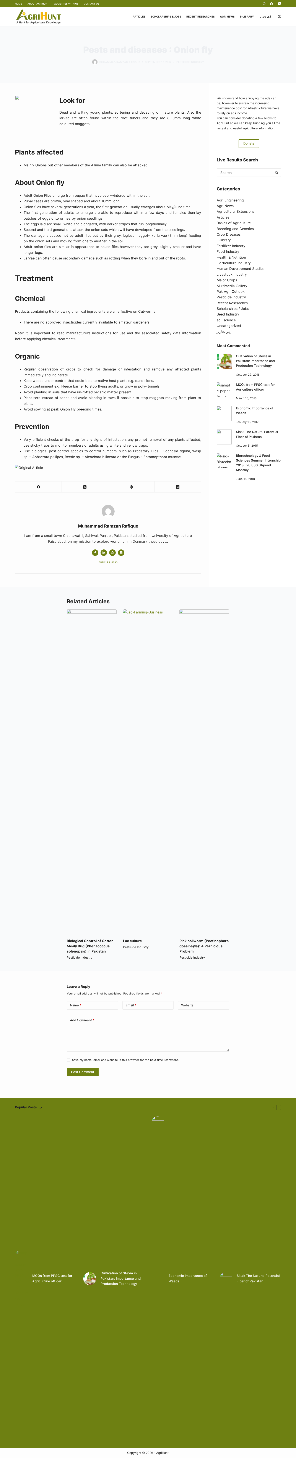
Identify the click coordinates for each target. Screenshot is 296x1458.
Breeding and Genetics (235, 229)
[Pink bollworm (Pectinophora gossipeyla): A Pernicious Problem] (204, 771)
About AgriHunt (38, 3)
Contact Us (91, 3)
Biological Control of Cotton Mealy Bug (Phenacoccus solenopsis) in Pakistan (90, 946)
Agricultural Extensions (235, 211)
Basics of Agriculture (234, 223)
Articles (139, 16)
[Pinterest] (131, 486)
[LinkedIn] (178, 486)
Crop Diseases (229, 234)
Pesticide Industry (190, 62)
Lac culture (132, 941)
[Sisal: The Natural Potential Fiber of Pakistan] (224, 437)
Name (75, 1005)
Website (187, 1005)
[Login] (279, 16)
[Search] (264, 3)
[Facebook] (271, 3)
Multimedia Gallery (232, 286)
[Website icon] (112, 552)
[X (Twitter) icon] (121, 552)
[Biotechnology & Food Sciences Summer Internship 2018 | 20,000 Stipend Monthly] (224, 460)
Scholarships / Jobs (233, 308)
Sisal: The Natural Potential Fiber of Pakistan (258, 1278)
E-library (247, 16)
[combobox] (245, 172)
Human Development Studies (240, 268)
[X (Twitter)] (279, 3)
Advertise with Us (66, 3)
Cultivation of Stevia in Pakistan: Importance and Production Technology (255, 361)
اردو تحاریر (265, 16)
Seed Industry (228, 314)
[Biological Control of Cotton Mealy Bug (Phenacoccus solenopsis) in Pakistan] (92, 771)
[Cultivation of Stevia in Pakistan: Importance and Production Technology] (224, 361)
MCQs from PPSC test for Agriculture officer (52, 1278)
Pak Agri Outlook (231, 291)
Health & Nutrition (231, 257)
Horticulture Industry (234, 263)
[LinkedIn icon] (104, 552)
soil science (226, 320)
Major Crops (227, 280)
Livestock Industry (232, 274)
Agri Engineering (230, 200)
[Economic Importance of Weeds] (224, 413)
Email (131, 1005)
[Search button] (277, 173)
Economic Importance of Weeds (188, 1278)
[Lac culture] (148, 771)
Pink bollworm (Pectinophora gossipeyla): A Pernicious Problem (204, 946)
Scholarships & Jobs (166, 16)
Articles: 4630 (108, 562)
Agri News (227, 16)
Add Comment (82, 1020)
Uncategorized (229, 325)
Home (18, 3)
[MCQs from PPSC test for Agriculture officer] (224, 389)
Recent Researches (200, 16)
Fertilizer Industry (231, 246)
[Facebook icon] (95, 552)
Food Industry (228, 251)
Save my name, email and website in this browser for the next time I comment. (125, 1060)
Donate (248, 143)
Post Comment (82, 1072)
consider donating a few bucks (251, 118)
